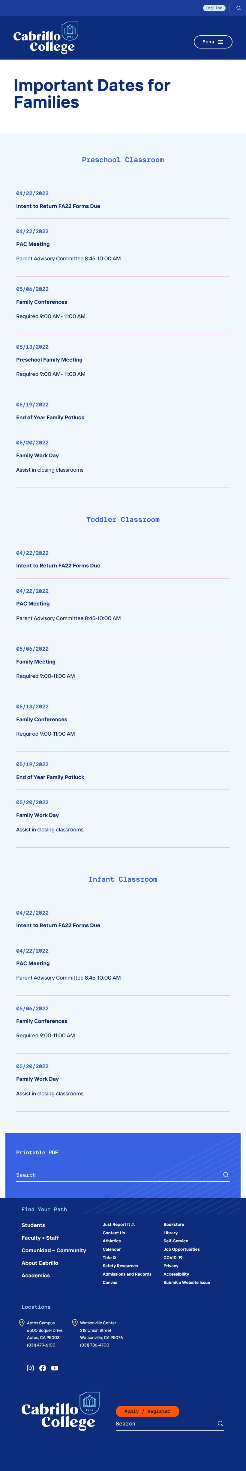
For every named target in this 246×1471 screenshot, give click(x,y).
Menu (208, 42)
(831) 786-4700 (94, 1344)
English (214, 8)
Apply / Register (147, 1411)
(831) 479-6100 (41, 1344)
